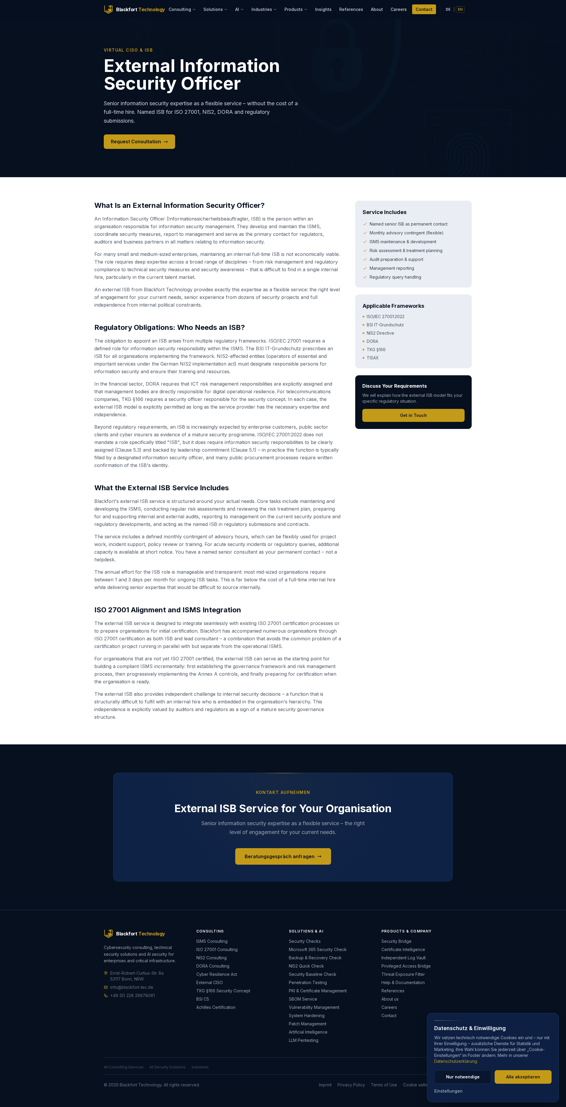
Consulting (180, 9)
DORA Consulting (212, 965)
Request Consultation (136, 141)
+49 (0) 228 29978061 (132, 995)
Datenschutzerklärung (455, 1061)
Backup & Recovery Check (315, 957)
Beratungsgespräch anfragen (280, 856)
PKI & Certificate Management (318, 990)
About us (390, 998)
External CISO (209, 982)
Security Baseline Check (312, 974)
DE (448, 9)
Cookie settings (418, 1084)
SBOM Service (303, 998)
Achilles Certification (216, 1007)
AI (237, 9)
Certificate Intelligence (403, 949)
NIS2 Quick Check (306, 965)
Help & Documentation (403, 982)
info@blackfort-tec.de (131, 987)
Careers (399, 9)
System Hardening (307, 1015)
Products (293, 9)
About (377, 9)
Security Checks (305, 941)
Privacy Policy (351, 1084)
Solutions (213, 9)
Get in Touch (413, 415)
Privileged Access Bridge (406, 965)
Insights (323, 9)
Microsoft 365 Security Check (318, 949)
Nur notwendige (463, 1076)
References (351, 9)
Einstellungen (448, 1090)
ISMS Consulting (212, 941)
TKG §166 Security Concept (223, 990)
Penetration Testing (308, 982)
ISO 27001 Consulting (217, 949)
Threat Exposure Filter (403, 974)
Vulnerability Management (314, 1007)
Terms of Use (384, 1084)
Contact (424, 9)
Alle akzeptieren (523, 1076)
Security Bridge (396, 941)
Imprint (325, 1084)
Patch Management (307, 1023)
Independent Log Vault (403, 957)
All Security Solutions (167, 1067)
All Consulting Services (124, 1067)
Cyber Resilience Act (216, 974)
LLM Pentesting (303, 1040)
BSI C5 (202, 998)
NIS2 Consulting (211, 957)
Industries (261, 9)
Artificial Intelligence (308, 1031)
